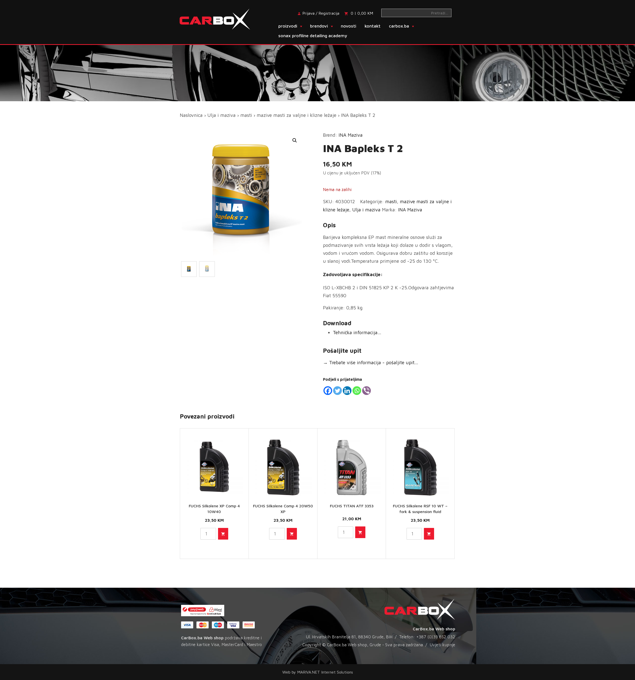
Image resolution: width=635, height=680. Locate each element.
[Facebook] (327, 390)
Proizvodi (287, 26)
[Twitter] (337, 390)
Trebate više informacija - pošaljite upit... (370, 362)
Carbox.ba (399, 26)
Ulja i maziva (221, 115)
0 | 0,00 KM (362, 13)
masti (246, 115)
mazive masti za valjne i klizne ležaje (296, 115)
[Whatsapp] (356, 390)
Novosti (348, 26)
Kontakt (373, 26)
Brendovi (319, 26)
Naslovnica (191, 115)
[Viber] (366, 390)
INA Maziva (351, 135)
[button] (294, 140)
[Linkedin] (347, 390)
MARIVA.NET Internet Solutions (325, 672)
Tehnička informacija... (357, 332)
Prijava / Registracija (320, 13)
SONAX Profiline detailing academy (312, 35)
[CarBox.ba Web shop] (219, 18)
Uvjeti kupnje (442, 644)
